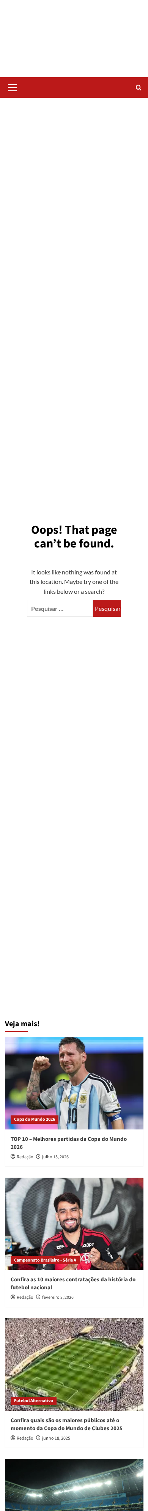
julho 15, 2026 (55, 1157)
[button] (12, 86)
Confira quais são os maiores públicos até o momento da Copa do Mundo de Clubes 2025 (67, 1424)
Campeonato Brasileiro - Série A (45, 1260)
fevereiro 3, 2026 (58, 1297)
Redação (25, 1157)
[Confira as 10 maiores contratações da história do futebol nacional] (74, 1224)
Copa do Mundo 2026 (34, 1119)
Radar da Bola (74, 34)
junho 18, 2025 (56, 1438)
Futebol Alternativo (33, 1400)
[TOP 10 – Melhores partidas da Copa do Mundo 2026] (74, 1083)
